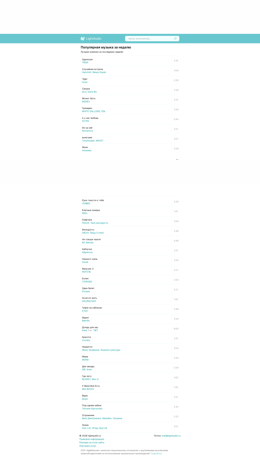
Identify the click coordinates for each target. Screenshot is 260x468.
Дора (85, 398)
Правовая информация (91, 439)
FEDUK (85, 222)
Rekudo (90, 242)
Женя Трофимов (90, 350)
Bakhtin (86, 320)
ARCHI (85, 232)
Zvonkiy (86, 340)
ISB (83, 369)
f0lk (103, 111)
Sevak (85, 262)
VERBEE (86, 203)
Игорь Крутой (99, 428)
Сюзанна (117, 418)
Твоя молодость (99, 222)
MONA (85, 359)
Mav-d (95, 379)
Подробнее (156, 453)
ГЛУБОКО (87, 281)
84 (83, 242)
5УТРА (85, 121)
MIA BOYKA (88, 389)
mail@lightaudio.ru (171, 435)
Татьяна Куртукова (92, 408)
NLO (84, 91)
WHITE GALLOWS (91, 111)
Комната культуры (110, 350)
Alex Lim (86, 428)
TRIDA (85, 62)
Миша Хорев (99, 72)
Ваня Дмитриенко (91, 418)
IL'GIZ (85, 310)
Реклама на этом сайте (91, 442)
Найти (175, 38)
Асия (84, 82)
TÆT (95, 330)
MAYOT (99, 140)
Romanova (87, 130)
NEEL (85, 213)
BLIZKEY (86, 379)
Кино (84, 330)
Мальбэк (107, 418)
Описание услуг (87, 445)
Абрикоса (87, 252)
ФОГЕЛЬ (86, 271)
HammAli (86, 72)
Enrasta (86, 291)
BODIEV (86, 101)
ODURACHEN (89, 301)
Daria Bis (92, 91)
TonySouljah (88, 140)
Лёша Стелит (97, 232)
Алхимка (86, 150)
